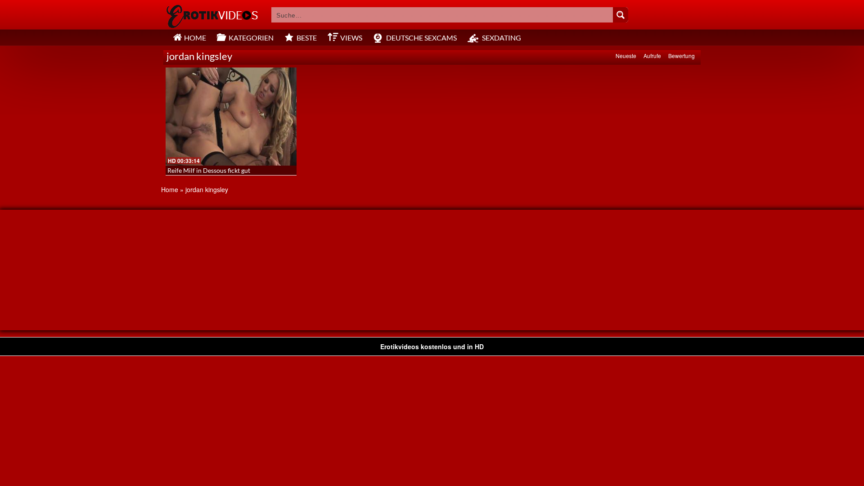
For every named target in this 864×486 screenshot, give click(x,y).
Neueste (626, 55)
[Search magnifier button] (620, 14)
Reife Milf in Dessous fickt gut (208, 170)
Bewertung (681, 55)
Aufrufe (652, 55)
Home (169, 189)
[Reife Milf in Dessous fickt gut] (231, 117)
